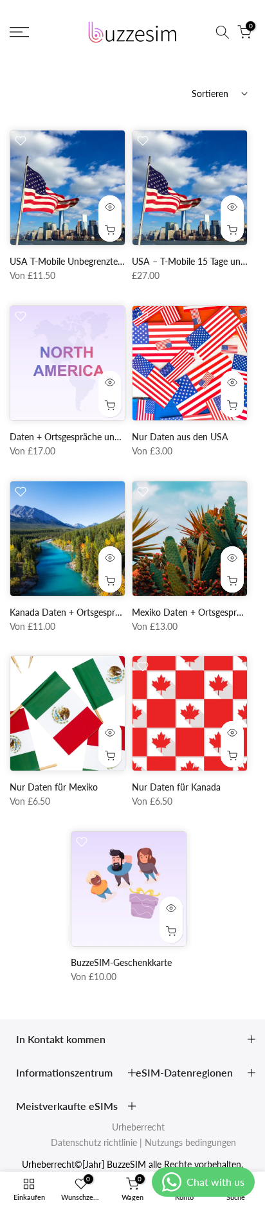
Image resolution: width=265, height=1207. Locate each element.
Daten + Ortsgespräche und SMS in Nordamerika (107, 436)
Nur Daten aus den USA (180, 436)
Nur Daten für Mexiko (54, 787)
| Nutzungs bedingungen (188, 1142)
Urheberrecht (138, 1127)
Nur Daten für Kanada (176, 787)
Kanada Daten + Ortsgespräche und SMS (91, 612)
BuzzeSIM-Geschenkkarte (121, 962)
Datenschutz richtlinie (94, 1142)
